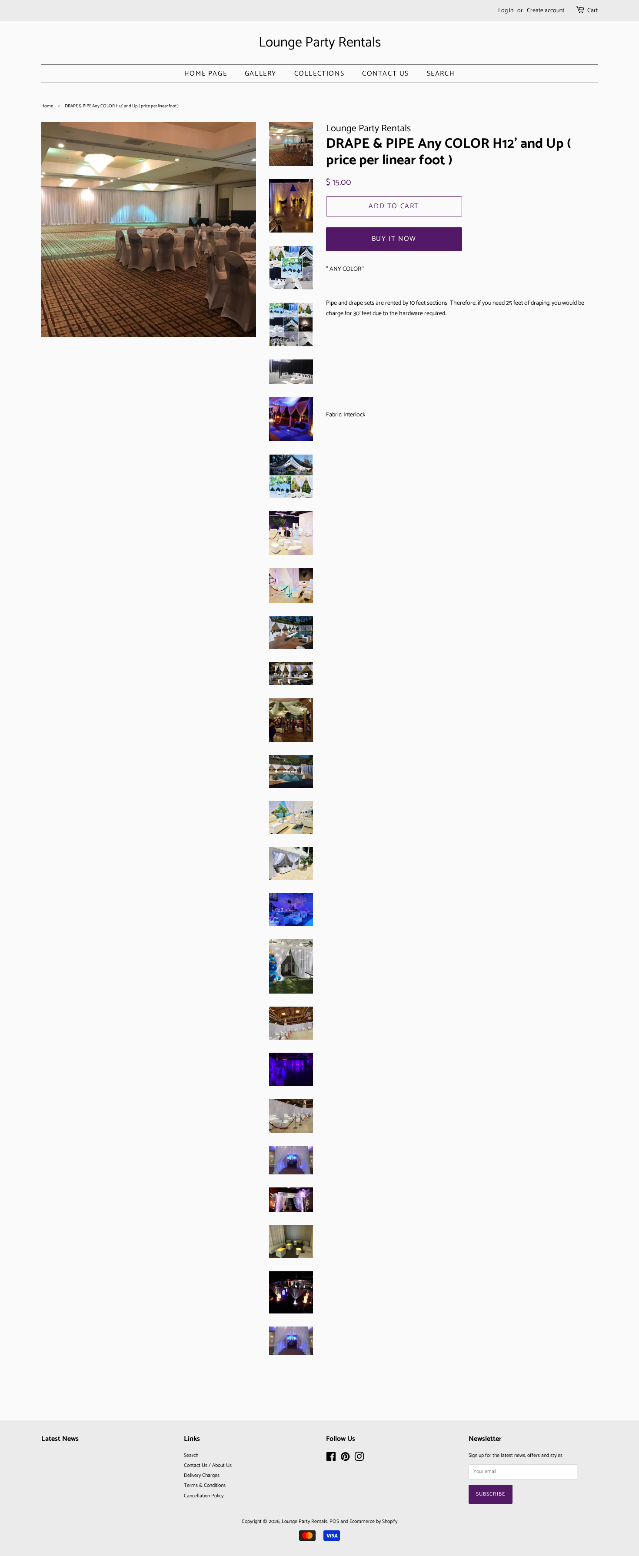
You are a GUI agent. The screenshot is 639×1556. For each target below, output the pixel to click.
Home (47, 106)
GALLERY (260, 74)
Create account (545, 11)
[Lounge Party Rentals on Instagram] (359, 1459)
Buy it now (394, 239)
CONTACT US (385, 74)
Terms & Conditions (205, 1485)
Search (441, 74)
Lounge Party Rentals (320, 42)
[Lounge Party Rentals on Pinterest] (345, 1459)
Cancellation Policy (203, 1496)
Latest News (60, 1439)
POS (334, 1521)
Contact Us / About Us (208, 1465)
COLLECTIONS (319, 74)
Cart (592, 11)
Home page (205, 74)
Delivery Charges (202, 1475)
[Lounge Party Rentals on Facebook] (331, 1459)
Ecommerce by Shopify (373, 1521)
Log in (505, 11)
